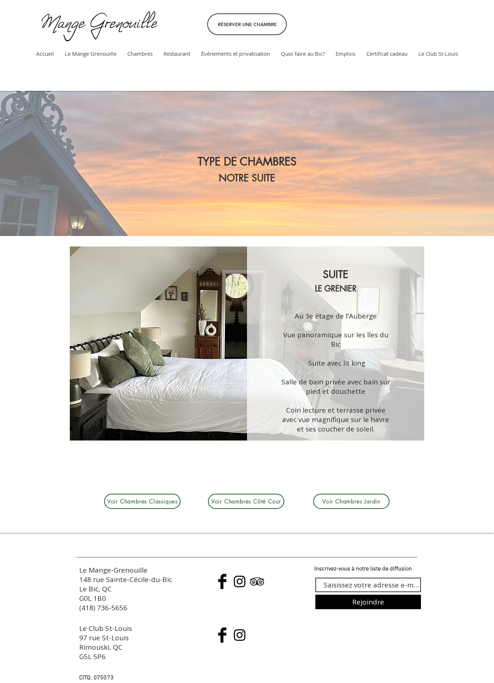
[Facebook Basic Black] (222, 581)
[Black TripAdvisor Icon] (257, 581)
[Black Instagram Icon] (239, 581)
